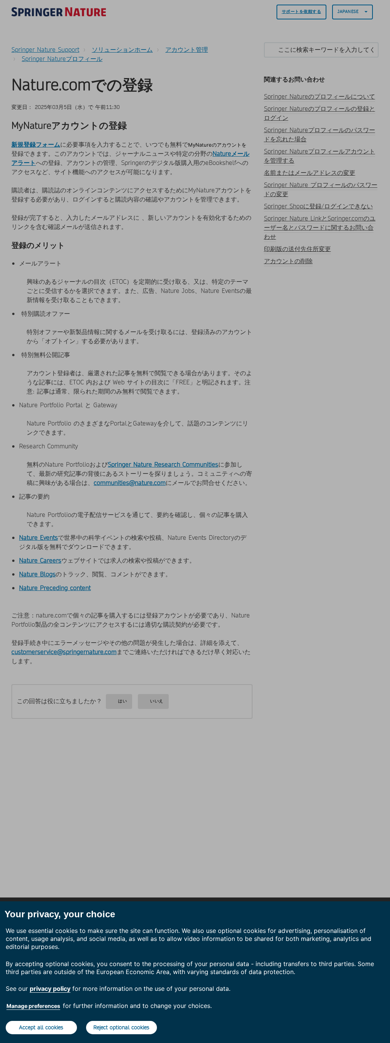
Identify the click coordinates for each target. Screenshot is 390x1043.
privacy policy (50, 988)
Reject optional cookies (121, 1027)
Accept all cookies (41, 1027)
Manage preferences (33, 1006)
